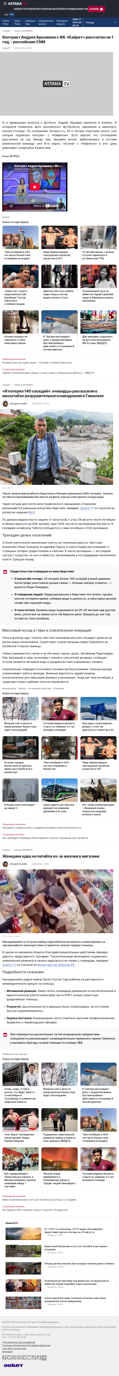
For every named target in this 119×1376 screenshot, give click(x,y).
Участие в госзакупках (14, 1348)
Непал (23, 688)
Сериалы (49, 8)
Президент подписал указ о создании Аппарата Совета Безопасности (41, 827)
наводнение (10, 688)
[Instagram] (14, 1357)
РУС (12, 15)
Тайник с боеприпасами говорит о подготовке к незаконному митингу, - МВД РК (48, 372)
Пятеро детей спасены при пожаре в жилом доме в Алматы (79, 1263)
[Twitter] (9, 1357)
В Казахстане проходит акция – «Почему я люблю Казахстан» (37, 362)
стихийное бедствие (40, 688)
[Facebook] (4, 1357)
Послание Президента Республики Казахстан (26, 1345)
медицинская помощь (15, 1054)
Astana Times (5, 22)
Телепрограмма (66, 8)
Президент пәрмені (62, 22)
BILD (31, 512)
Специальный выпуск (46, 22)
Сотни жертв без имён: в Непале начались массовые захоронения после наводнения (75, 1300)
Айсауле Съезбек (18, 404)
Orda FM (82, 8)
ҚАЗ (6, 15)
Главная (6, 31)
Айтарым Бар (30, 22)
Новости (20, 8)
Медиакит (7, 1351)
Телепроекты (35, 8)
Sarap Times (17, 22)
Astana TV (87, 508)
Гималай (59, 688)
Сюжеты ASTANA (23, 31)
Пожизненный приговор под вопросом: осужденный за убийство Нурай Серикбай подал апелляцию (76, 1282)
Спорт (7, 217)
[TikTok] (34, 1357)
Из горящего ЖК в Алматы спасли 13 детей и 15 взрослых (35, 1209)
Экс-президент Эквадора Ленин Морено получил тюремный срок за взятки (45, 837)
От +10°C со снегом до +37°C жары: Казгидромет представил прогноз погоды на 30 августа (73, 1231)
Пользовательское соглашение (18, 1342)
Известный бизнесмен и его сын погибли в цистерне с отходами (39, 1199)
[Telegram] (24, 1357)
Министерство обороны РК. (56, 964)
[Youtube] (29, 1357)
